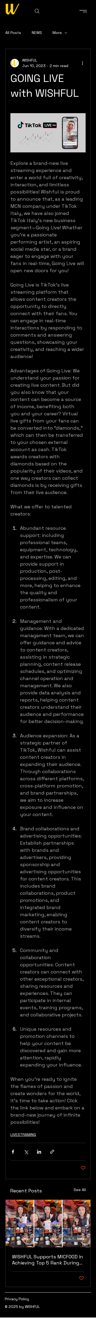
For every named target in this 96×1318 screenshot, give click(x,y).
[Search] (37, 11)
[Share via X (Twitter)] (26, 1151)
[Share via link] (52, 1151)
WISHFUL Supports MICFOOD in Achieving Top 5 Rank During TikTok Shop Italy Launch (47, 1260)
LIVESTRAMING (23, 1134)
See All (80, 1189)
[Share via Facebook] (12, 1151)
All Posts (13, 32)
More (57, 32)
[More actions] (82, 63)
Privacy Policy (17, 1299)
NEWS (37, 32)
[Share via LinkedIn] (39, 1151)
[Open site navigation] (83, 11)
